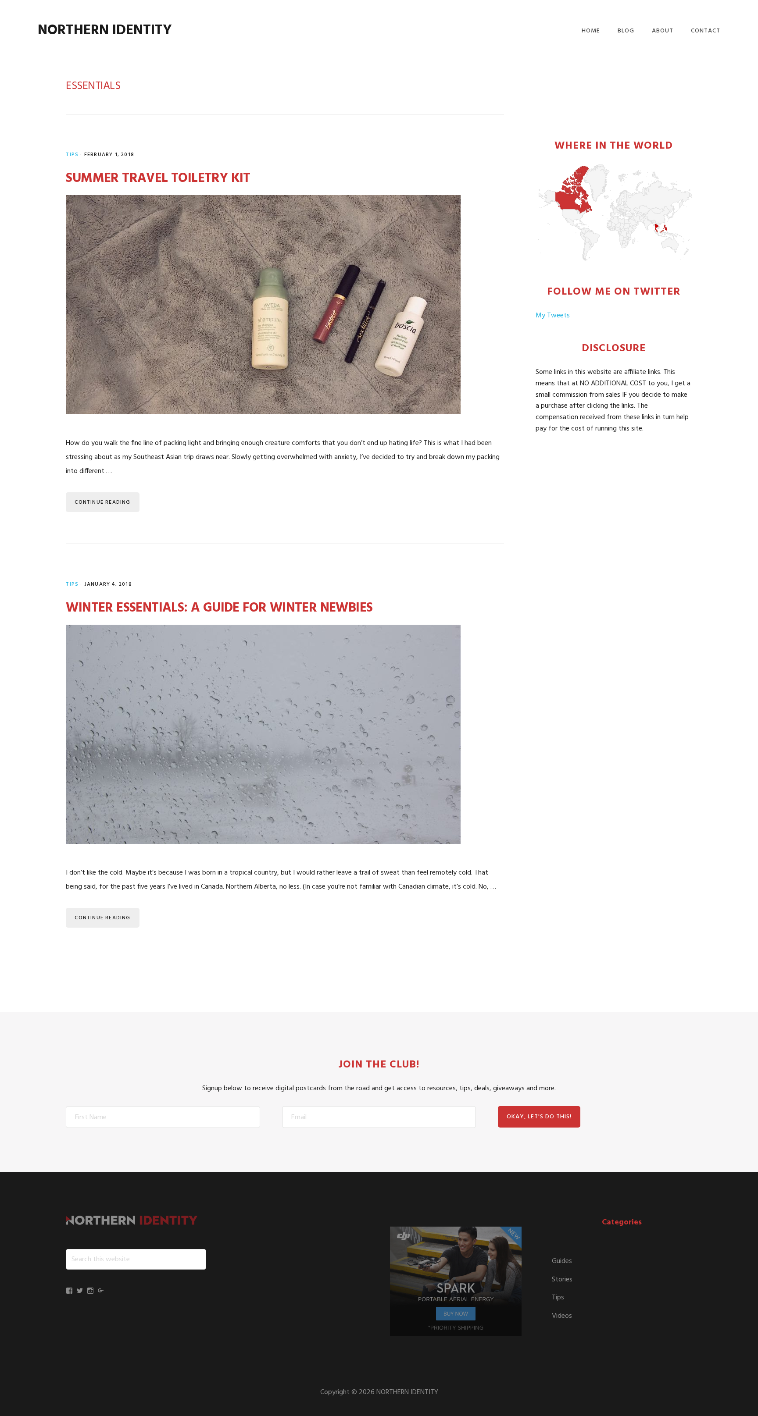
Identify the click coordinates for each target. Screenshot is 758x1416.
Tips (72, 154)
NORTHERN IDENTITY (105, 30)
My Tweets (553, 315)
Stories (562, 1279)
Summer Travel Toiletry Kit (158, 178)
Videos (562, 1316)
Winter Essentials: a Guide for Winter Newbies (219, 608)
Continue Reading (102, 502)
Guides (562, 1261)
